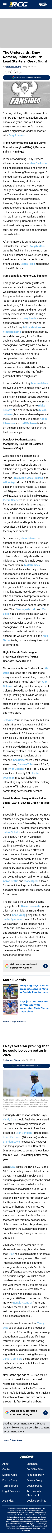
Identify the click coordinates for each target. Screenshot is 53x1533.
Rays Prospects (19, 1021)
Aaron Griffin (10, 881)
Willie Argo (9, 482)
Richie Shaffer (11, 500)
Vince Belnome (12, 331)
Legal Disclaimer (12, 1491)
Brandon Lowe (11, 1141)
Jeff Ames (9, 720)
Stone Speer (31, 881)
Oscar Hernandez (31, 906)
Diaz (12, 1166)
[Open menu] (4, 4)
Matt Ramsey (32, 565)
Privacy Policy (34, 1480)
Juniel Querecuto (13, 919)
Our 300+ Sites (35, 1469)
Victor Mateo (28, 538)
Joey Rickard (35, 477)
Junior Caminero (12, 1358)
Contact (7, 1469)
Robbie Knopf (13, 66)
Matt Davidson (38, 163)
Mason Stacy (13, 1060)
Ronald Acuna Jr (22, 1302)
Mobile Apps (9, 1474)
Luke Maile (19, 477)
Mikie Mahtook (32, 327)
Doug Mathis (36, 246)
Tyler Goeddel (16, 768)
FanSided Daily (35, 1474)
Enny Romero (16, 135)
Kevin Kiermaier (12, 1137)
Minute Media (19, 1508)
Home (6, 1021)
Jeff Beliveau (29, 423)
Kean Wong (18, 915)
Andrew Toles (26, 764)
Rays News (17, 1440)
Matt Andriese (39, 383)
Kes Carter (19, 759)
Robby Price (27, 263)
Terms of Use (10, 1485)
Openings (32, 1463)
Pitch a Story (9, 1480)
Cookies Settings (36, 1500)
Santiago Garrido (26, 609)
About (5, 1463)
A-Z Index (8, 1500)
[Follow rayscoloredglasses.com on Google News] (45, 966)
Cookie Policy (34, 1485)
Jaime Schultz (11, 832)
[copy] (21, 72)
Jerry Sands (29, 318)
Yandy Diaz (9, 1119)
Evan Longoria (24, 1132)
